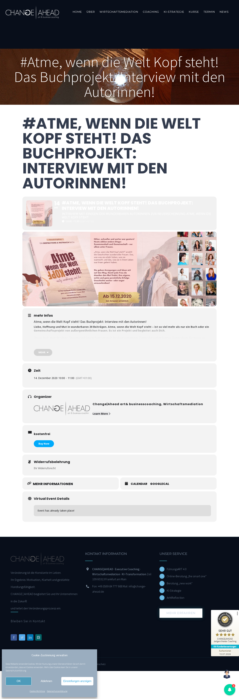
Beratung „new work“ (180, 583)
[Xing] (38, 637)
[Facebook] (14, 637)
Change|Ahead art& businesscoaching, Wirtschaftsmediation (148, 404)
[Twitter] (22, 637)
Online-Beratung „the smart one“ (187, 576)
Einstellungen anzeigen (77, 681)
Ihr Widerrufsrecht (45, 468)
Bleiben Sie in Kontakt (28, 621)
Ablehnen (46, 681)
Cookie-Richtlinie (37, 691)
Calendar (139, 484)
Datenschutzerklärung (16, 670)
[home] (37, 556)
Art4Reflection (175, 597)
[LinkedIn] (30, 637)
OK (19, 681)
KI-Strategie (174, 590)
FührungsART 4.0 (177, 569)
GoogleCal (159, 484)
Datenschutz (99, 664)
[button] (229, 689)
